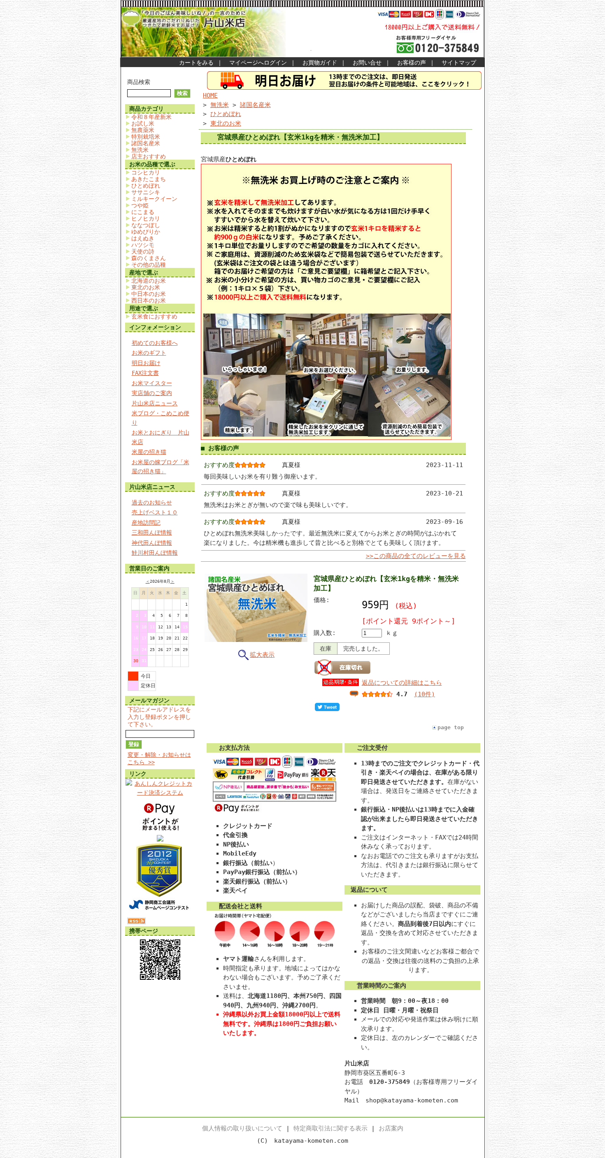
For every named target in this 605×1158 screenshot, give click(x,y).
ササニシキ (145, 192)
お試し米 (142, 123)
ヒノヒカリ (145, 218)
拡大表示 (262, 654)
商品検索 (138, 82)
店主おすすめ (148, 156)
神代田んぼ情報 (152, 542)
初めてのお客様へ (155, 342)
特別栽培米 (145, 136)
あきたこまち (148, 179)
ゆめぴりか (145, 231)
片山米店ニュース (155, 403)
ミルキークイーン (154, 198)
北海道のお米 (148, 280)
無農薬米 (142, 130)
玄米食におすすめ (154, 316)
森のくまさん (148, 258)
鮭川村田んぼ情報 (155, 552)
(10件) (424, 694)
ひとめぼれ (145, 185)
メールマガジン (149, 700)
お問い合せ (367, 62)
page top (450, 727)
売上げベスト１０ (155, 512)
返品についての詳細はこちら (402, 682)
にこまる (142, 212)
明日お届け (146, 363)
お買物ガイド (319, 62)
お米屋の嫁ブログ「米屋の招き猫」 (160, 467)
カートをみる (196, 62)
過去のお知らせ (152, 502)
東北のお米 (145, 287)
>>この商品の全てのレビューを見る (416, 556)
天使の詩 (142, 251)
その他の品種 (148, 264)
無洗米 (140, 149)
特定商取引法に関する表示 (330, 1128)
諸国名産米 (145, 143)
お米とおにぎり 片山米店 (160, 437)
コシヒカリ (145, 172)
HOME (210, 95)
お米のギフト (149, 352)
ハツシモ (142, 245)
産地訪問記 (146, 522)
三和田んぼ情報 (152, 532)
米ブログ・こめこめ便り (160, 418)
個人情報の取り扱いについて (242, 1128)
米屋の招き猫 (149, 452)
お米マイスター (152, 383)
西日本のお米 (148, 300)
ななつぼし (145, 225)
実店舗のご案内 (152, 393)
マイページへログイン (258, 62)
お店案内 (391, 1128)
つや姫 (140, 205)
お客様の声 (411, 62)
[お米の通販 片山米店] (160, 839)
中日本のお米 (148, 294)
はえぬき (142, 238)
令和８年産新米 (151, 117)
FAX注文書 (145, 373)
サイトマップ (459, 62)
